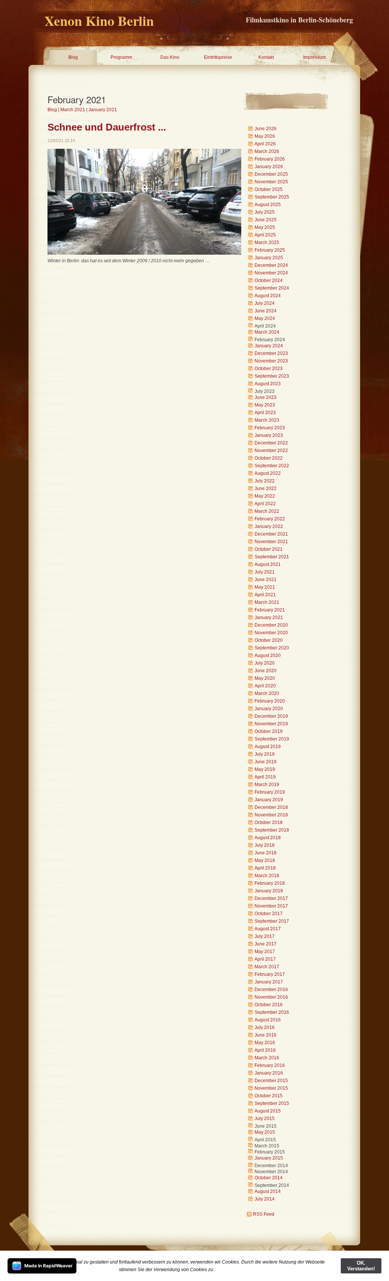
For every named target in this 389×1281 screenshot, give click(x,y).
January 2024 (269, 345)
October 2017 (269, 913)
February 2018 (270, 883)
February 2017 (270, 974)
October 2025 (269, 189)
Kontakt (266, 57)
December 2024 (271, 265)
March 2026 (267, 151)
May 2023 (265, 405)
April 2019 (265, 777)
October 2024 (269, 280)
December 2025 (271, 174)
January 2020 (269, 708)
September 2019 (272, 739)
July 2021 (265, 572)
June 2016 (266, 1035)
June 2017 (266, 944)
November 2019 (271, 723)
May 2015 (265, 1132)
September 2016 (272, 1012)
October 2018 (269, 822)
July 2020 (265, 663)
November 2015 (271, 1088)
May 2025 (265, 227)
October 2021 (269, 549)
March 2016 (267, 1057)
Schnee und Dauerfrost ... (106, 127)
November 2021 (271, 541)
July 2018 (265, 845)
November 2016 (271, 997)
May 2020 (265, 678)
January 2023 (269, 435)
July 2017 (265, 936)
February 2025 (270, 250)
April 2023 (265, 412)
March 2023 (267, 420)
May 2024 (265, 318)
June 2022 (266, 488)
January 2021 (103, 109)
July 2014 (265, 1199)
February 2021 (270, 610)
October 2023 (269, 368)
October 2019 (269, 731)
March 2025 (267, 242)
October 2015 (269, 1095)
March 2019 (267, 784)
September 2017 (272, 921)
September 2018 (272, 830)
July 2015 (265, 1118)
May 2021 (265, 587)
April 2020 (265, 686)
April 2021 (265, 594)
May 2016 (265, 1042)
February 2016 (270, 1065)
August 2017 (268, 928)
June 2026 (266, 128)
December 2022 (271, 443)
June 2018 (266, 853)
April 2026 (265, 144)
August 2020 (268, 655)
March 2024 (267, 332)
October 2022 (269, 458)
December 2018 (271, 807)
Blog (73, 57)
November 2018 (271, 815)
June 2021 (266, 579)
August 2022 (268, 473)
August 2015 (268, 1111)
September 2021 (272, 556)
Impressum (314, 57)
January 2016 (269, 1073)
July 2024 (265, 303)
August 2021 (268, 564)
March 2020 (267, 693)
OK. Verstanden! (361, 1266)
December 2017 (271, 898)
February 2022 (270, 519)
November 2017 (271, 906)
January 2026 (269, 166)
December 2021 (271, 534)
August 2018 (268, 837)
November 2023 (271, 361)
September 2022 (272, 465)
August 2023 (268, 383)
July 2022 (265, 481)
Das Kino (169, 57)
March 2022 (267, 511)
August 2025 (268, 204)
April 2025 (265, 235)
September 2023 (272, 376)
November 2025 (271, 181)
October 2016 (269, 1004)
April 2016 (265, 1050)
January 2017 (269, 982)
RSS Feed (263, 1214)
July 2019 (265, 754)
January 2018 (269, 890)
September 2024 (272, 288)
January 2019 (269, 799)
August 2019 (268, 746)
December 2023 (271, 353)
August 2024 (268, 295)
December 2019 (271, 716)
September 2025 (272, 197)
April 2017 (265, 959)
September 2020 (272, 648)
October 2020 (269, 640)
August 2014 (268, 1191)
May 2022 (265, 496)
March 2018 (267, 875)
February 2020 (270, 701)
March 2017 (267, 966)
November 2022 (271, 450)
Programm (121, 57)
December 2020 (271, 625)
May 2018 (265, 860)
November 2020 (271, 632)
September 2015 (272, 1103)
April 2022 (265, 503)
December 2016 (271, 989)
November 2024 (271, 273)
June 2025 (266, 219)
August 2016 (268, 1020)
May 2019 (265, 769)
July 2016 (265, 1027)
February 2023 (270, 427)
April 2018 (265, 868)
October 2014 (269, 1177)
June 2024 (266, 311)
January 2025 (269, 257)
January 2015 (269, 1158)
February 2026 (270, 159)
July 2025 (265, 212)
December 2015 (271, 1080)
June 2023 (266, 397)
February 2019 (270, 792)
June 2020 (266, 670)
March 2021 (72, 109)
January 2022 (269, 526)
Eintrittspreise (218, 57)
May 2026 (265, 136)
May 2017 (265, 951)
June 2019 (266, 761)
